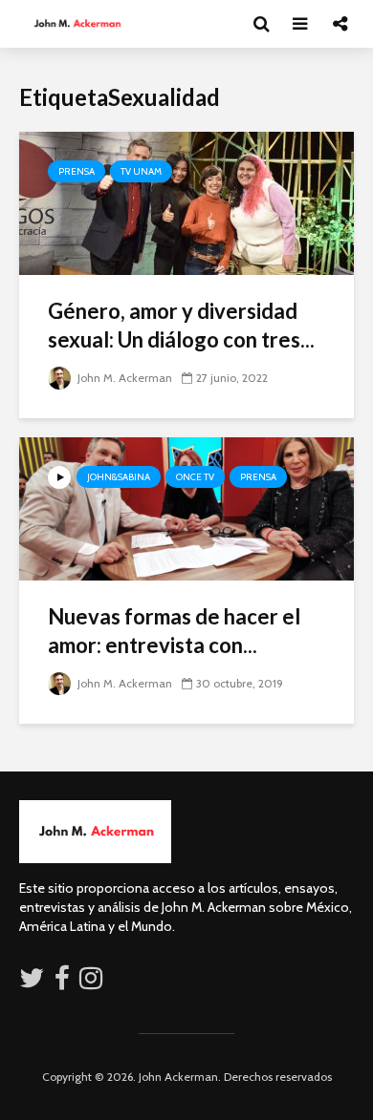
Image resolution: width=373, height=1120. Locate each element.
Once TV (195, 477)
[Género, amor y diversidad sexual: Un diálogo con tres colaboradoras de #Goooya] (186, 202)
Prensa (76, 171)
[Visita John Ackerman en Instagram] (92, 982)
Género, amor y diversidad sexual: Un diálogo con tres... (181, 325)
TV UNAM (141, 171)
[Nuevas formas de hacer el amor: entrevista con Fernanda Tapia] (186, 507)
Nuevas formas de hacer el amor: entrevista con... (174, 630)
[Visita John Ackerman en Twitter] (31, 982)
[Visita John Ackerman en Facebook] (62, 982)
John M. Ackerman (123, 377)
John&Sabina (118, 477)
